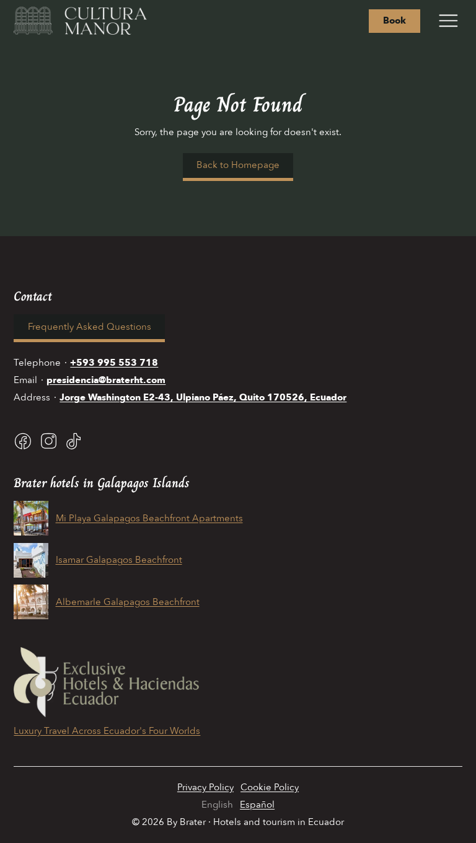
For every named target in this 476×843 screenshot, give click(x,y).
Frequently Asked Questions (89, 326)
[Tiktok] (73, 441)
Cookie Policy (269, 787)
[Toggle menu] (448, 21)
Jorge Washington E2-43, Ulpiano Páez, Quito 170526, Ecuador (203, 397)
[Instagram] (48, 441)
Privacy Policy (205, 787)
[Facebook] (23, 441)
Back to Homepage (238, 165)
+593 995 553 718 (114, 362)
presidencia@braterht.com (105, 380)
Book (394, 20)
